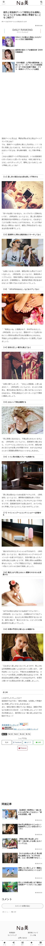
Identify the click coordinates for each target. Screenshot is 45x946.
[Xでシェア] (7, 679)
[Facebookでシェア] (7, 685)
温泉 (23, 734)
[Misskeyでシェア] (37, 679)
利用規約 (12, 932)
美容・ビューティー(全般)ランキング (26, 729)
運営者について (33, 932)
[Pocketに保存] (27, 685)
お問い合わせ (22, 938)
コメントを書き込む (22, 906)
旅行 (17, 734)
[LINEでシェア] (37, 685)
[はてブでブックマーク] (17, 685)
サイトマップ (12, 935)
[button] (40, 522)
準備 (29, 734)
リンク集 (33, 935)
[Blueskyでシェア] (27, 679)
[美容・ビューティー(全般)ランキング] (7, 729)
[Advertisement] (22, 82)
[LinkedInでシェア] (22, 691)
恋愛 (5, 734)
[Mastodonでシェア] (17, 679)
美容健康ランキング (10, 725)
